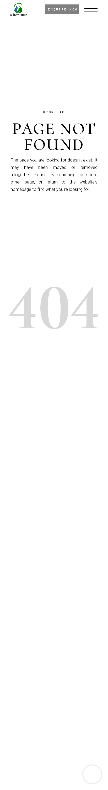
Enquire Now (63, 9)
